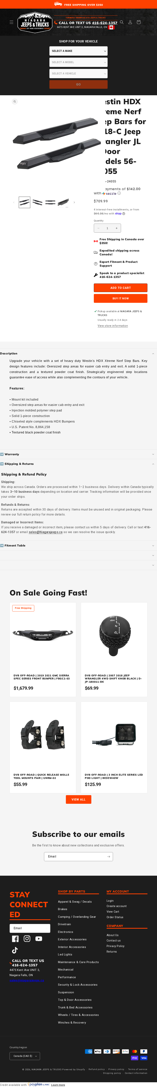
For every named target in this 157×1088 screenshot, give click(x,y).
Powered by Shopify (73, 1069)
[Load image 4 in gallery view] (63, 202)
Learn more (58, 1084)
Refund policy (97, 1069)
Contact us (114, 940)
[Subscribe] (108, 856)
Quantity (98, 220)
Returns (112, 951)
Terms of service (137, 1069)
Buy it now (121, 298)
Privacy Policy (116, 946)
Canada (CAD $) (23, 1056)
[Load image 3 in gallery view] (50, 202)
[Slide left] (14, 202)
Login (110, 900)
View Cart (113, 911)
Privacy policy (116, 1069)
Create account (117, 906)
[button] (11, 22)
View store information (113, 325)
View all (79, 799)
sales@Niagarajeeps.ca (46, 532)
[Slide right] (74, 202)
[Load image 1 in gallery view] (24, 202)
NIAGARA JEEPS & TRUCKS (46, 1069)
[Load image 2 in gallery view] (37, 202)
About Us (113, 935)
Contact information (136, 1073)
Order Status (115, 917)
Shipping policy (112, 1073)
